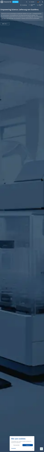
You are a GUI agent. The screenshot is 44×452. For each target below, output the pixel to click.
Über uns (4, 23)
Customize (13, 448)
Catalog (16, 1)
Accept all (28, 445)
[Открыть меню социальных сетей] (41, 448)
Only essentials (16, 445)
